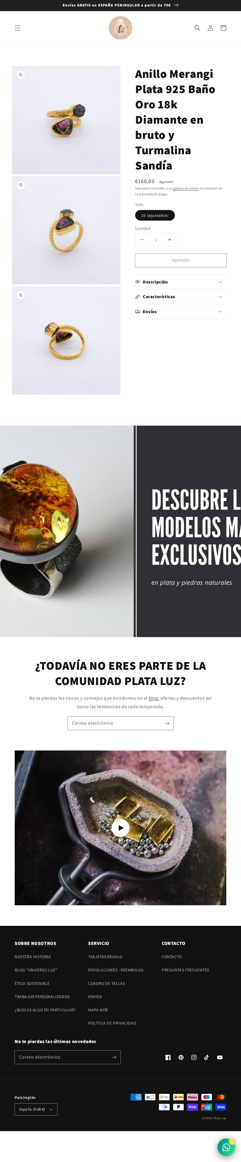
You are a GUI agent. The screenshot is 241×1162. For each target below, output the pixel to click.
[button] (17, 27)
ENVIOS (95, 996)
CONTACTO (172, 956)
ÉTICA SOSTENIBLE (32, 983)
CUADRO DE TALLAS (106, 983)
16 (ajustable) (155, 215)
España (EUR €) (32, 1109)
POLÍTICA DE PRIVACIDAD (112, 1023)
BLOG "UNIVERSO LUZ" (36, 970)
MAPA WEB (98, 1009)
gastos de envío (186, 188)
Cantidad (142, 228)
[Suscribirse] (166, 723)
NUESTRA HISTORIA (33, 956)
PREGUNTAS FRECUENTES (185, 970)
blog (153, 698)
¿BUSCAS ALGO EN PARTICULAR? (45, 1009)
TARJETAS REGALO (105, 956)
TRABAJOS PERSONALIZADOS (42, 996)
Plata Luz (219, 1118)
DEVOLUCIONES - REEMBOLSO (115, 970)
